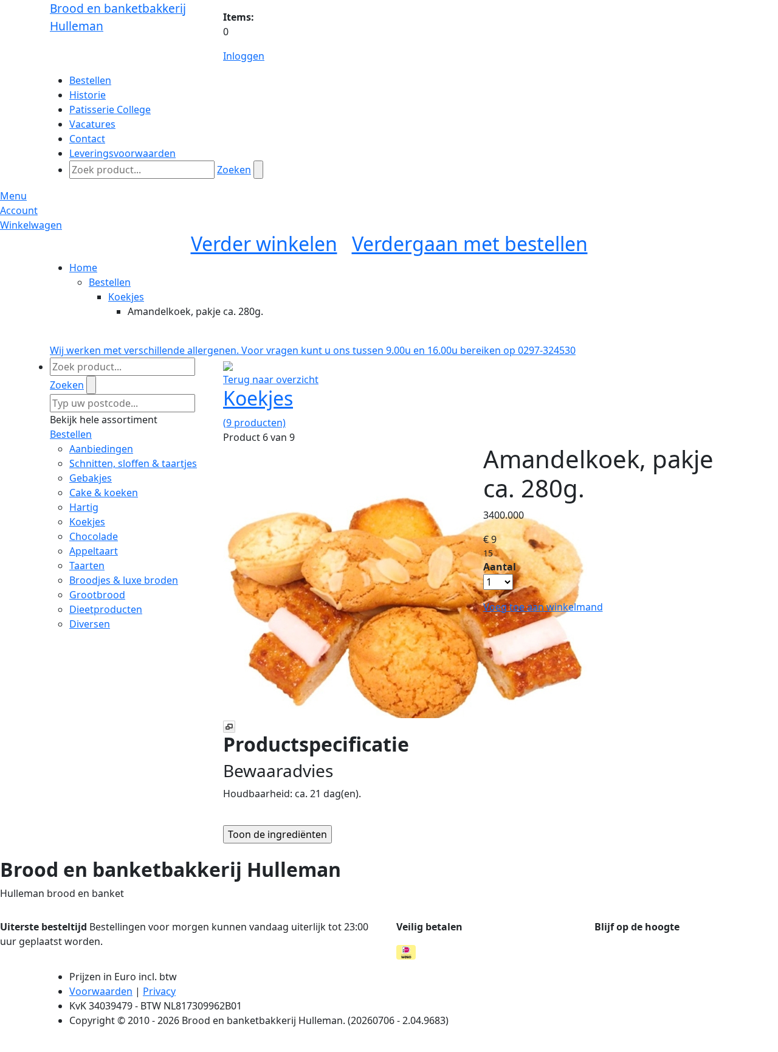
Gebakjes (90, 478)
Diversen (89, 624)
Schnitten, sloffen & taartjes (133, 463)
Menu (13, 195)
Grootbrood (97, 594)
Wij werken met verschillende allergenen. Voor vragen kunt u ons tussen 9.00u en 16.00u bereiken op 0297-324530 (313, 350)
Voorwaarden (101, 991)
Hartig (83, 507)
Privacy (159, 991)
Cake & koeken (103, 492)
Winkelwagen (31, 225)
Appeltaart (93, 551)
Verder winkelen (264, 243)
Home (83, 267)
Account (19, 210)
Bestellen (110, 282)
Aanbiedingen (101, 448)
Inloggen (243, 56)
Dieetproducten (105, 609)
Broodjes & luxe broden (123, 580)
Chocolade (93, 536)
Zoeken (234, 169)
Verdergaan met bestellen (470, 243)
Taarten (87, 565)
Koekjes (126, 296)
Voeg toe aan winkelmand (543, 607)
